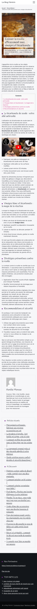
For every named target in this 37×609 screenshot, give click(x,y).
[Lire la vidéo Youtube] (18, 147)
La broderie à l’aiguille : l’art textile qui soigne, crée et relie (17, 435)
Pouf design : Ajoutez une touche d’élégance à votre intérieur (19, 493)
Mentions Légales (30, 605)
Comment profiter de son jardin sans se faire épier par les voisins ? (19, 443)
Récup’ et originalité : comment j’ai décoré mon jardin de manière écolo (18, 535)
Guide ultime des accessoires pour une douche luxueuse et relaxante (17, 509)
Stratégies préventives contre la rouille (16, 107)
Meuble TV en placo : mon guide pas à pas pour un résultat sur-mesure (18, 500)
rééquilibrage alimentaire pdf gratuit (16, 588)
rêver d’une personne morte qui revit (16, 593)
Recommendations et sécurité (13, 109)
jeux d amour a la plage (12, 581)
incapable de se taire (11, 591)
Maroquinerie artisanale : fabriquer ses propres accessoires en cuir (16, 428)
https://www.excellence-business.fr (14, 566)
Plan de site (6, 571)
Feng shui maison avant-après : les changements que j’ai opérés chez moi (18, 518)
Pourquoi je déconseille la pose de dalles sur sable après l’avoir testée (19, 527)
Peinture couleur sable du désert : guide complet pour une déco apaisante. (19, 474)
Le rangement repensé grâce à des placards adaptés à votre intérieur (18, 451)
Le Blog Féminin (8, 2)
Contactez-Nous (19, 605)
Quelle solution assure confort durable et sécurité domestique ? (19, 459)
